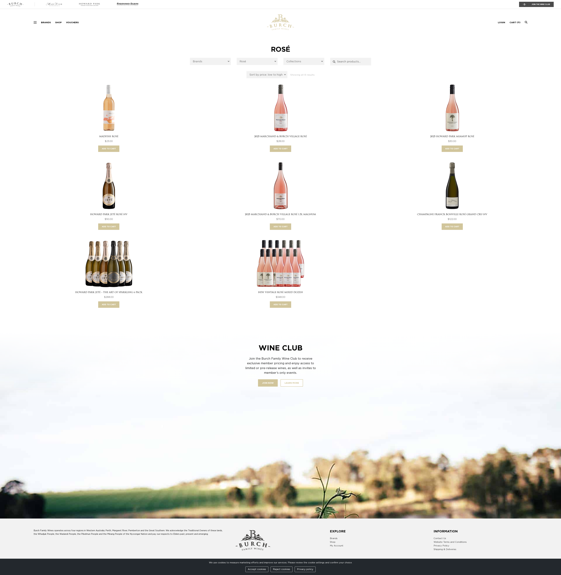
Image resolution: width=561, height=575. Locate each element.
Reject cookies (281, 569)
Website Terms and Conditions (450, 542)
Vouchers (72, 22)
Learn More (292, 383)
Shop (58, 22)
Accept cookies (257, 569)
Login (501, 22)
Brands (46, 22)
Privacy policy (305, 569)
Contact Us (440, 538)
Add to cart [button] (109, 149)
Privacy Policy (441, 545)
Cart (513, 22)
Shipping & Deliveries (445, 549)
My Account (336, 545)
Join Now (268, 383)
